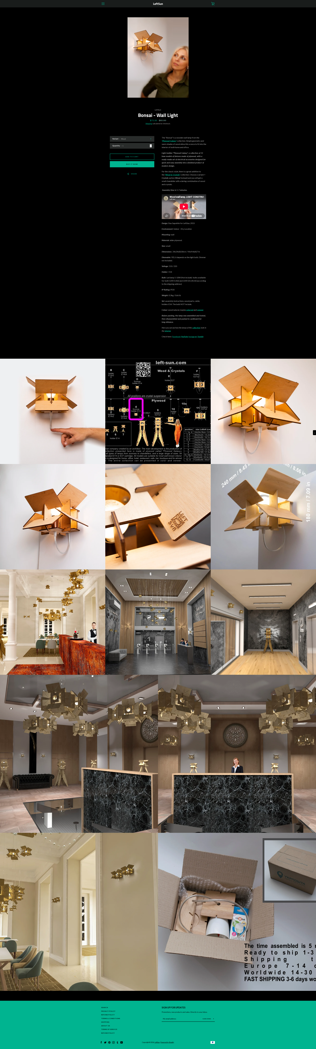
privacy (158, 73)
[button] (189, 17)
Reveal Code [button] (158, 49)
